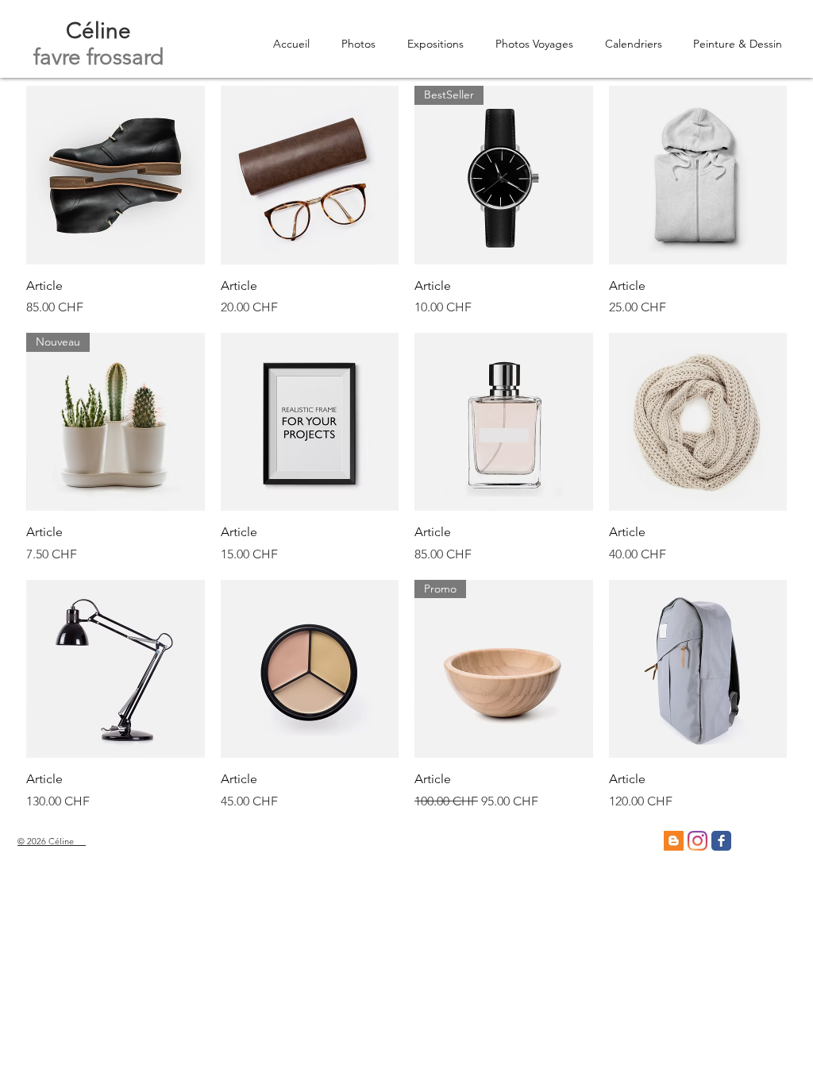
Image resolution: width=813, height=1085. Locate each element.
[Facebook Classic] (721, 841)
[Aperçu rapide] (115, 175)
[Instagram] (697, 841)
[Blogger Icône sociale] (674, 841)
